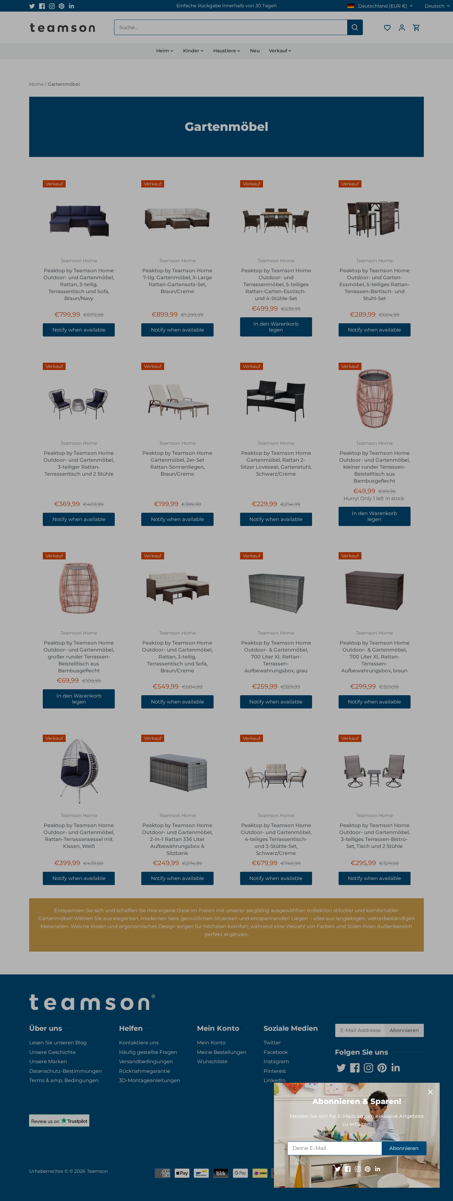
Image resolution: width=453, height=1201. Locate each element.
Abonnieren (404, 1148)
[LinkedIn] (377, 1168)
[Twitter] (338, 1168)
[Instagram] (357, 1168)
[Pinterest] (367, 1168)
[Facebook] (348, 1168)
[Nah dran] (430, 1092)
